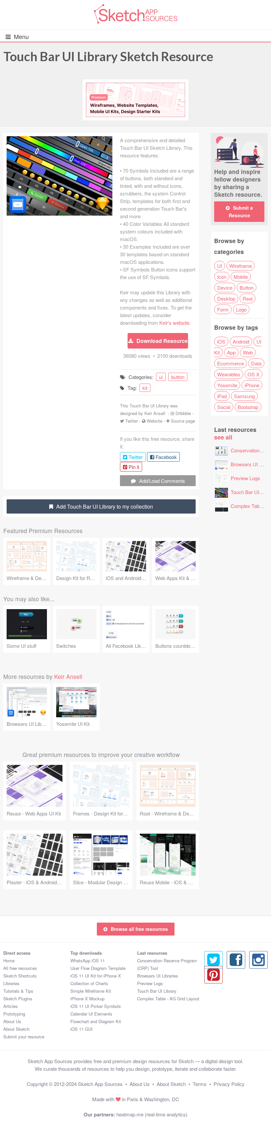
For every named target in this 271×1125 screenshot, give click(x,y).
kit (144, 387)
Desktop (226, 298)
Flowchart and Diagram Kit (95, 1021)
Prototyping (14, 1014)
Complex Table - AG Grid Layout (168, 998)
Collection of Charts (89, 983)
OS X (253, 374)
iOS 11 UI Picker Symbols (95, 1006)
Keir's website (174, 322)
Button (246, 287)
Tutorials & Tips (18, 991)
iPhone (252, 385)
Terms (200, 1083)
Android (241, 341)
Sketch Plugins (17, 998)
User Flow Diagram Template (98, 968)
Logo (241, 309)
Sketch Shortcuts (20, 976)
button (177, 376)
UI (219, 265)
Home (9, 960)
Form (223, 309)
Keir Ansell (154, 413)
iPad (222, 396)
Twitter (131, 421)
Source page (183, 421)
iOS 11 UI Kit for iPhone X (95, 976)
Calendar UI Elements (91, 1014)
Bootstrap (248, 406)
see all (223, 437)
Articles (10, 1006)
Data (256, 363)
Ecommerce (230, 363)
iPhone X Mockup (87, 998)
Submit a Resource (241, 211)
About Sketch (16, 1029)
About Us (12, 1021)
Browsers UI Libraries (157, 976)
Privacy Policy (229, 1083)
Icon (221, 276)
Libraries (11, 983)
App (231, 352)
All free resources (20, 968)
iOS (221, 341)
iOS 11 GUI (81, 1029)
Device (224, 287)
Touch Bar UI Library (156, 991)
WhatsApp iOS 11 (87, 960)
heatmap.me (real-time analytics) (151, 1114)
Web (248, 352)
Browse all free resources (139, 929)
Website (154, 421)
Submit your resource (23, 1036)
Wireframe (240, 265)
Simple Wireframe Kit (90, 991)
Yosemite (227, 385)
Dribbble (183, 413)
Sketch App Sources (100, 1083)
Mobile (241, 276)
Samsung (244, 396)
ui (161, 376)
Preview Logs (245, 478)
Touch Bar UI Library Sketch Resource (108, 56)
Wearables (228, 374)
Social (223, 406)
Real (247, 298)
